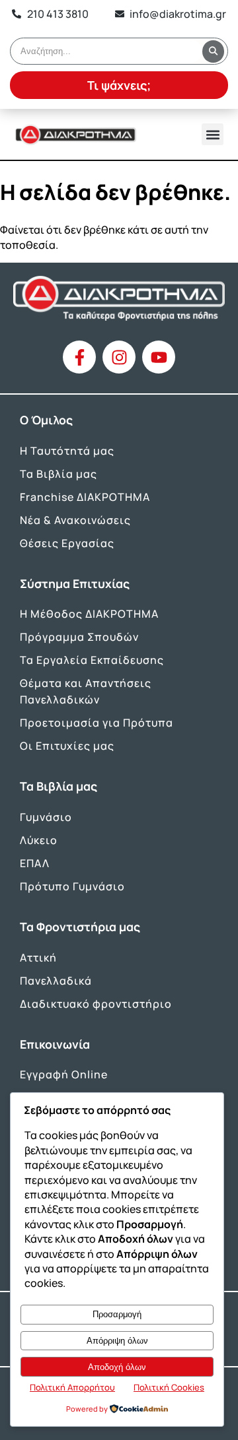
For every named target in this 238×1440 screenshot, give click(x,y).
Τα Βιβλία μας (58, 474)
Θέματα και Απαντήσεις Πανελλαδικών (85, 691)
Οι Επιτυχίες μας (67, 745)
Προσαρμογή (117, 1314)
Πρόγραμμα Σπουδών (79, 637)
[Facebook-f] (79, 357)
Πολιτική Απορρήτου (72, 1387)
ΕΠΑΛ (35, 863)
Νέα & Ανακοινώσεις (75, 520)
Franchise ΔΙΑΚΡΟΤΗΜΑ (85, 497)
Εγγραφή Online (64, 1074)
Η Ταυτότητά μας (67, 450)
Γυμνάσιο (46, 817)
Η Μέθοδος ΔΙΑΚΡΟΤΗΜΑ (89, 613)
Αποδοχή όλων (117, 1367)
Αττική (38, 957)
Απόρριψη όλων (117, 1341)
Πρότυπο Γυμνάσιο (72, 886)
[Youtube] (158, 357)
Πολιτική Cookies (169, 1387)
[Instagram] (119, 357)
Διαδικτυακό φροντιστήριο (96, 1004)
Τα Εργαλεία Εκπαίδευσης (92, 660)
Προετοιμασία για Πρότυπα (96, 722)
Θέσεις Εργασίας (67, 543)
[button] (212, 134)
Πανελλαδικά (56, 980)
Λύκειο (39, 840)
